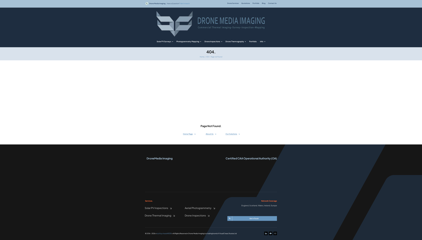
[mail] (275, 233)
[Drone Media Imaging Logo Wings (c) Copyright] (160, 163)
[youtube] (270, 233)
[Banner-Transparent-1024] (211, 10)
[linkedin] (266, 233)
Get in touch (185, 3)
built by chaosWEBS (164, 233)
